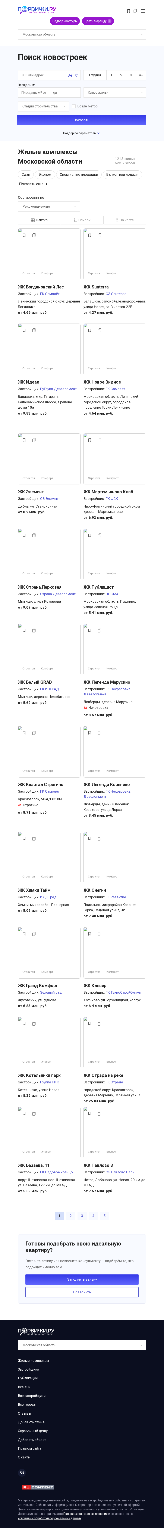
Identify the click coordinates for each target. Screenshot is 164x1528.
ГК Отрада (114, 1082)
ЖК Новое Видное (102, 382)
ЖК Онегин (94, 890)
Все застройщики (31, 1396)
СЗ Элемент (50, 498)
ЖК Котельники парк (39, 1075)
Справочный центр (33, 1431)
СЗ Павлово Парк (120, 1172)
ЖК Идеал (28, 382)
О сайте (24, 1457)
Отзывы (24, 1413)
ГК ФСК (112, 498)
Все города (26, 1404)
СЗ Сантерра (116, 294)
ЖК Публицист (98, 587)
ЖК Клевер (94, 985)
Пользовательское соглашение (85, 1513)
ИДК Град (48, 897)
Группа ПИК (49, 1082)
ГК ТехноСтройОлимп (123, 992)
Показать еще (31, 184)
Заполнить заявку (82, 1279)
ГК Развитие (116, 897)
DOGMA (112, 594)
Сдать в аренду (97, 21)
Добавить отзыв (31, 1422)
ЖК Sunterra (96, 287)
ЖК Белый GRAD (35, 682)
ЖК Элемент (31, 492)
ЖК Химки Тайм (34, 890)
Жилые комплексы (33, 1361)
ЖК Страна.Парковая (40, 587)
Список (84, 220)
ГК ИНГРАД (49, 689)
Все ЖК (24, 1387)
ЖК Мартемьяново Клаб (108, 492)
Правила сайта (29, 1449)
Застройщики (28, 1369)
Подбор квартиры (65, 21)
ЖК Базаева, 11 (34, 1165)
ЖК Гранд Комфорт (38, 985)
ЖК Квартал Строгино (40, 784)
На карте (127, 220)
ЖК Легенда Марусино (106, 682)
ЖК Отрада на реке (103, 1075)
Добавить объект (32, 1440)
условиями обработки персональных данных (49, 1518)
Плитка (42, 220)
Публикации (28, 1378)
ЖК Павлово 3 (98, 1165)
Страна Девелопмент (58, 594)
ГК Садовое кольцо (56, 1172)
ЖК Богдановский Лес (41, 287)
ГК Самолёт (50, 294)
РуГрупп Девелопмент (58, 389)
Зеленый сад (51, 992)
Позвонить (82, 1292)
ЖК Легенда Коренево (106, 784)
